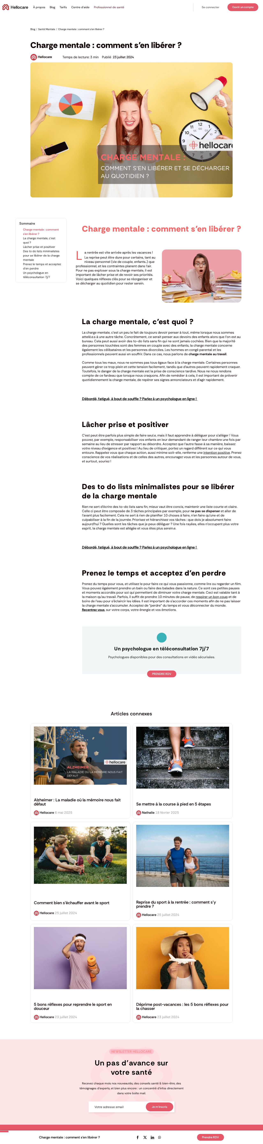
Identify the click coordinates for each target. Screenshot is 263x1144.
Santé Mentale (40, 35)
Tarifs (63, 7)
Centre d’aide (80, 7)
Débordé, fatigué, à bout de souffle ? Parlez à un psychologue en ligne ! (139, 398)
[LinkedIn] (152, 1137)
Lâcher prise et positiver (39, 247)
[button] (210, 7)
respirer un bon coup (212, 597)
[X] (145, 1137)
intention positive (216, 452)
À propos (39, 7)
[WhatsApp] (159, 1137)
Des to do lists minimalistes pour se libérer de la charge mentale (41, 255)
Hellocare (45, 57)
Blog (52, 7)
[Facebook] (137, 1137)
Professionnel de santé (109, 7)
